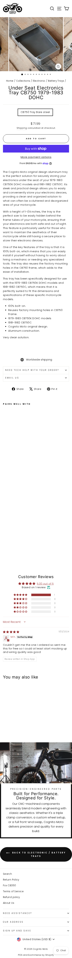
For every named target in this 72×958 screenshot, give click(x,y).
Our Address (13, 922)
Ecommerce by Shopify (41, 954)
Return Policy (11, 879)
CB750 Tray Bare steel (35, 112)
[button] (21, 595)
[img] (11, 632)
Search (7, 874)
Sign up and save (17, 930)
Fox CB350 (9, 885)
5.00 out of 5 (45, 583)
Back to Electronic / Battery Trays (38, 854)
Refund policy (11, 897)
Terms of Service (13, 891)
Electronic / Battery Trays (48, 81)
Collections (23, 81)
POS (20, 954)
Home (9, 81)
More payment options (36, 157)
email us (12, 377)
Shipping (22, 127)
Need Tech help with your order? (32, 370)
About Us (8, 903)
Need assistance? (17, 913)
